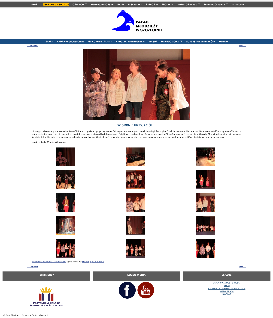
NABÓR (153, 41)
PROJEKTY (168, 4)
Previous (32, 45)
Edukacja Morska (102, 4)
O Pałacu (78, 4)
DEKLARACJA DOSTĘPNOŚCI (226, 282)
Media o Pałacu (187, 4)
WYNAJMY (238, 4)
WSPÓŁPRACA (227, 291)
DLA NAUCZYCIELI (214, 4)
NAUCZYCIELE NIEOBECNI (130, 41)
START (35, 4)
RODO (227, 285)
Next (242, 45)
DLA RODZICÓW (170, 41)
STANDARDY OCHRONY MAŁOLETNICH (226, 288)
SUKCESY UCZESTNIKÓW (200, 41)
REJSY (120, 4)
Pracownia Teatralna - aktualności (49, 261)
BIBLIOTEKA (135, 4)
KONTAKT (224, 41)
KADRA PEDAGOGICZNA (70, 41)
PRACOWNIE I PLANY (100, 41)
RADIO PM (152, 4)
